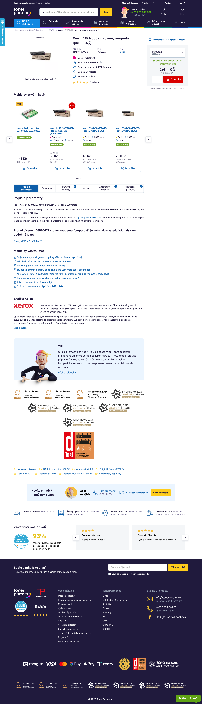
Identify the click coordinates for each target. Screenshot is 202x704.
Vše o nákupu (66, 590)
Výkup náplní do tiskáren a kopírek (74, 633)
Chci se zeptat (160, 492)
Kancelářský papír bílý (110, 473)
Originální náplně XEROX (112, 469)
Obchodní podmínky (68, 612)
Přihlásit (164, 14)
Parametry (47, 188)
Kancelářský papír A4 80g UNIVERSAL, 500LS (28, 129)
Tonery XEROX (25, 473)
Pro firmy (156, 3)
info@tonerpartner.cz (137, 492)
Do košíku (176, 79)
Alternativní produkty (104, 188)
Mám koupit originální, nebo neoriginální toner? (41, 265)
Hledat (105, 12)
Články (145, 3)
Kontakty (168, 3)
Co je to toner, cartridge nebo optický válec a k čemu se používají (49, 257)
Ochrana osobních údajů (70, 616)
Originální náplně (84, 469)
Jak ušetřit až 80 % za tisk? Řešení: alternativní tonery (44, 261)
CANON (106, 620)
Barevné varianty (66, 188)
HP (103, 616)
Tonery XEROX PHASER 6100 (28, 241)
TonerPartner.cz (111, 590)
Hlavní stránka (20, 30)
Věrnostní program (67, 625)
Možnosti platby (65, 604)
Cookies (62, 620)
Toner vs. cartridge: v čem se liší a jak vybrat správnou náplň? (48, 278)
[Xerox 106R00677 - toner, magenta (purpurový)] (40, 73)
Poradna (84, 188)
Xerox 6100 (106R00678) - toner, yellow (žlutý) (128, 129)
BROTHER (107, 629)
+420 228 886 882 (140, 12)
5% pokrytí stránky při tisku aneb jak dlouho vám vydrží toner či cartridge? (54, 269)
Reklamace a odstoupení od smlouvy (75, 600)
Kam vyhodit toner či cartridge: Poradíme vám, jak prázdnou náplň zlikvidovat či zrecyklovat (63, 274)
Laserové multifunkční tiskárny (77, 473)
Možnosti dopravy (130, 3)
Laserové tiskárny (47, 473)
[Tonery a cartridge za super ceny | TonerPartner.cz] (22, 12)
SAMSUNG (107, 625)
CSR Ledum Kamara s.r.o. (114, 600)
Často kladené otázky (68, 629)
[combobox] (167, 53)
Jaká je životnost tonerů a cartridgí (34, 282)
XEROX (51, 30)
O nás (105, 596)
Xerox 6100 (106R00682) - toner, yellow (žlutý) (95, 129)
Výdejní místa (64, 608)
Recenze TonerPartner (69, 641)
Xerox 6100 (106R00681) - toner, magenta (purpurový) (62, 131)
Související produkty (130, 188)
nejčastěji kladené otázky (88, 217)
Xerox (122, 52)
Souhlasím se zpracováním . (131, 574)
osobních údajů (143, 574)
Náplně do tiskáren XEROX (56, 469)
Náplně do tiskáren (37, 30)
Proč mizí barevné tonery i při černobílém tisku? (41, 286)
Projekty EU (63, 637)
